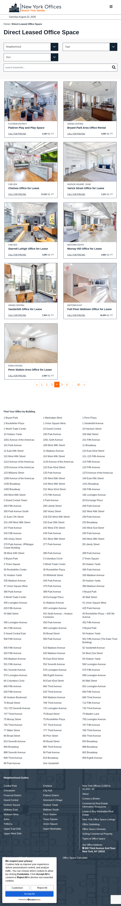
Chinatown (9, 790)
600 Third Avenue (52, 686)
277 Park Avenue (52, 544)
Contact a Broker (91, 798)
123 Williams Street (14, 473)
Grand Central (11, 800)
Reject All (42, 888)
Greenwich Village (52, 800)
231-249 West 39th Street (17, 522)
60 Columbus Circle (14, 681)
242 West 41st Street (93, 528)
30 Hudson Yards (91, 564)
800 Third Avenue (91, 736)
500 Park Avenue (52, 639)
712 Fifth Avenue (91, 703)
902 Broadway (90, 752)
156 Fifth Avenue (91, 489)
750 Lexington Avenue (94, 719)
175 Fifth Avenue (52, 495)
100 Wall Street (90, 434)
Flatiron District (51, 795)
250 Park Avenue (91, 533)
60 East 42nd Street (53, 681)
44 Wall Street (11, 613)
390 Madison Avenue (93, 586)
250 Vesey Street (13, 539)
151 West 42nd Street (54, 489)
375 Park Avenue (52, 586)
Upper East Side (12, 829)
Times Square (50, 819)
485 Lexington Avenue (55, 628)
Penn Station (50, 814)
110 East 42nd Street (93, 451)
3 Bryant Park (11, 558)
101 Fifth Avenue (91, 440)
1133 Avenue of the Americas (58, 462)
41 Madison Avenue (53, 602)
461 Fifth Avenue (12, 628)
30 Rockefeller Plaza (54, 569)
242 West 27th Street (54, 528)
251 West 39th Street (54, 539)
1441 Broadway (90, 484)
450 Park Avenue (52, 622)
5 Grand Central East (15, 633)
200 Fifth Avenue (12, 506)
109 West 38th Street (54, 445)
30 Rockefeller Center (15, 569)
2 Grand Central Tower (15, 500)
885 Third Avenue (52, 747)
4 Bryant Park (89, 591)
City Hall (47, 790)
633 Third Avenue (52, 692)
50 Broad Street (51, 633)
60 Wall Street (89, 681)
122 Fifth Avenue (91, 467)
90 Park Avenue (51, 752)
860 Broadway (11, 747)
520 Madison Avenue (54, 653)
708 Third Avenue (52, 703)
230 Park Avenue (91, 517)
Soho (6, 819)
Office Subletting (91, 824)
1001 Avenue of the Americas (19, 440)
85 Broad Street (51, 741)
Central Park (10, 786)
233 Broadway (90, 522)
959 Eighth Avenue (92, 758)
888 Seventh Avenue (15, 752)
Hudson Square (12, 805)
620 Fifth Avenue (12, 692)
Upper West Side (13, 833)
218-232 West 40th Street (56, 517)
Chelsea (47, 786)
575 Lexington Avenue (15, 675)
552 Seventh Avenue (54, 664)
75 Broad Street (51, 714)
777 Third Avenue (52, 730)
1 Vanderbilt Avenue (92, 423)
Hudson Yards (50, 805)
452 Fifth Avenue (91, 622)
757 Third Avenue (52, 725)
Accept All (29, 894)
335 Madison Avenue (15, 580)
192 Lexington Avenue (94, 495)
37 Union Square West (15, 586)
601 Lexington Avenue (94, 686)
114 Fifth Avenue (91, 462)
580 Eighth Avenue (53, 675)
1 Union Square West (54, 423)
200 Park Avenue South (16, 511)
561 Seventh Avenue (15, 670)
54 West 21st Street (92, 653)
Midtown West (11, 814)
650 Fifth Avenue (91, 692)
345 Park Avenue (52, 580)
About (85, 794)
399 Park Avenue (52, 591)
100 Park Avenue (52, 434)
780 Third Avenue (91, 730)
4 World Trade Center (15, 597)
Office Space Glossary (94, 829)
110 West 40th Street (14, 456)
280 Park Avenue (52, 553)
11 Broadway (89, 445)
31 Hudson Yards (13, 575)
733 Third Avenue (91, 708)
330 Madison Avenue (93, 575)
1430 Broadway (12, 484)
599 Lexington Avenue (94, 675)
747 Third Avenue (13, 714)
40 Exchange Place (53, 597)
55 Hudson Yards (91, 659)
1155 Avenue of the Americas (19, 467)
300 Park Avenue (91, 569)
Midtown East (11, 809)
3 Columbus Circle (53, 558)
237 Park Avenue (13, 528)
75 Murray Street (12, 719)
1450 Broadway (12, 489)
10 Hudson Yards (13, 434)
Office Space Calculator (75, 858)
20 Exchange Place (92, 500)
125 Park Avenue (52, 473)
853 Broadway (90, 741)
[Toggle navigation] (111, 7)
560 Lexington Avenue (94, 664)
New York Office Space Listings (98, 819)
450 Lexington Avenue (15, 622)
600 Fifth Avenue (12, 686)
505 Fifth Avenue (12, 648)
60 (78, 384)
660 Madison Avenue (54, 697)
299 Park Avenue (91, 553)
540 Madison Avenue (15, 659)
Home (7, 24)
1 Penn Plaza (89, 418)
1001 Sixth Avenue (53, 440)
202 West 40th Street (93, 511)
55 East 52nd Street (53, 659)
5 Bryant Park (89, 628)
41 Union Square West (94, 602)
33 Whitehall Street (53, 575)
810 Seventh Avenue (15, 741)
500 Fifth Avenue (12, 639)
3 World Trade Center (54, 564)
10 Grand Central (52, 429)
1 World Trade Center (15, 429)
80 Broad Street (12, 736)
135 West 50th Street (54, 478)
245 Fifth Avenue (12, 533)
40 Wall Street (89, 597)
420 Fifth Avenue (12, 608)
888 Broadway (90, 747)
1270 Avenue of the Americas (97, 473)
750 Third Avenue (13, 725)
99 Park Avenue (12, 763)
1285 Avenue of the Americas (19, 478)
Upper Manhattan (52, 829)
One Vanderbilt (51, 763)
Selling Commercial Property (97, 834)
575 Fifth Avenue (91, 670)
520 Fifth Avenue (12, 653)
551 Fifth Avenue (12, 664)
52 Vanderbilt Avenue (93, 648)
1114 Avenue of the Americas (19, 462)
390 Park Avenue (13, 591)
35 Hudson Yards (91, 580)
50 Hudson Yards (91, 633)
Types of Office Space (93, 838)
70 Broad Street (12, 703)
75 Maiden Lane (90, 714)
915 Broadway (50, 758)
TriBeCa (8, 824)
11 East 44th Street (13, 451)
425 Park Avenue (91, 608)
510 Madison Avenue (54, 648)
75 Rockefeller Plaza (54, 719)
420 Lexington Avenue (55, 608)
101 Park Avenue (13, 445)
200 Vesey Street (52, 511)
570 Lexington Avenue (55, 670)
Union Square (50, 824)
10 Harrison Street (91, 429)
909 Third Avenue (13, 758)
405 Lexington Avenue (15, 602)
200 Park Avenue (91, 506)
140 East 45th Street (93, 478)
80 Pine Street (50, 736)
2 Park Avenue (50, 500)
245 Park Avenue (52, 533)
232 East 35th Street (53, 522)
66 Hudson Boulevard (15, 697)
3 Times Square (90, 558)
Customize (17, 888)
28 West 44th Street (14, 553)
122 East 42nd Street (54, 467)
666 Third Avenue (91, 697)
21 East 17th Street (14, 517)
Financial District (12, 795)
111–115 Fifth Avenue (93, 456)
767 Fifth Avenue (91, 725)
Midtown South (51, 809)
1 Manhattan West (52, 418)
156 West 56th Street (15, 495)
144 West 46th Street (54, 484)
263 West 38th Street (93, 539)
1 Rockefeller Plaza (14, 423)
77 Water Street (12, 730)
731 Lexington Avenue (55, 708)
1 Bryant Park (11, 418)
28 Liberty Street (90, 544)
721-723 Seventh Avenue (17, 708)
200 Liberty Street (52, 506)
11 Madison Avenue (53, 451)
